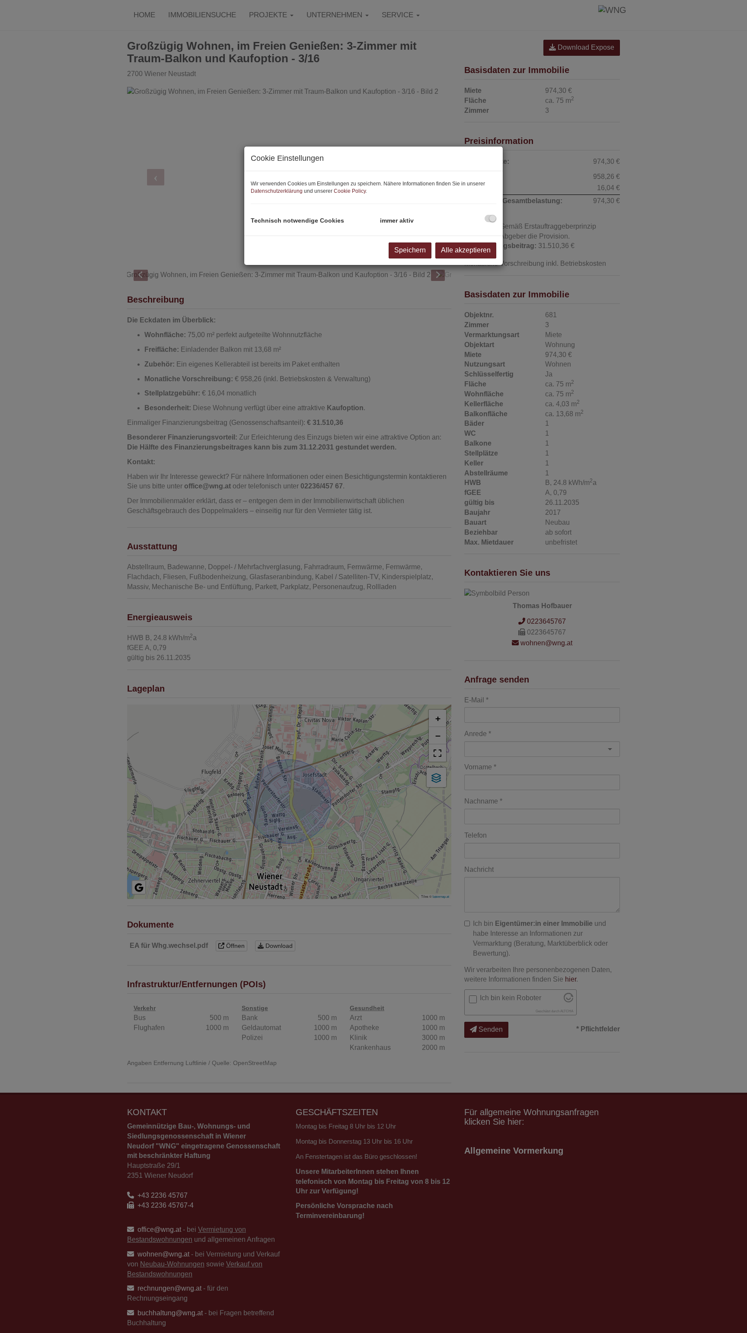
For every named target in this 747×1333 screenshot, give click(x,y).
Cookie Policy (350, 191)
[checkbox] (490, 218)
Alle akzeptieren (466, 250)
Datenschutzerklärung (277, 191)
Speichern (410, 250)
